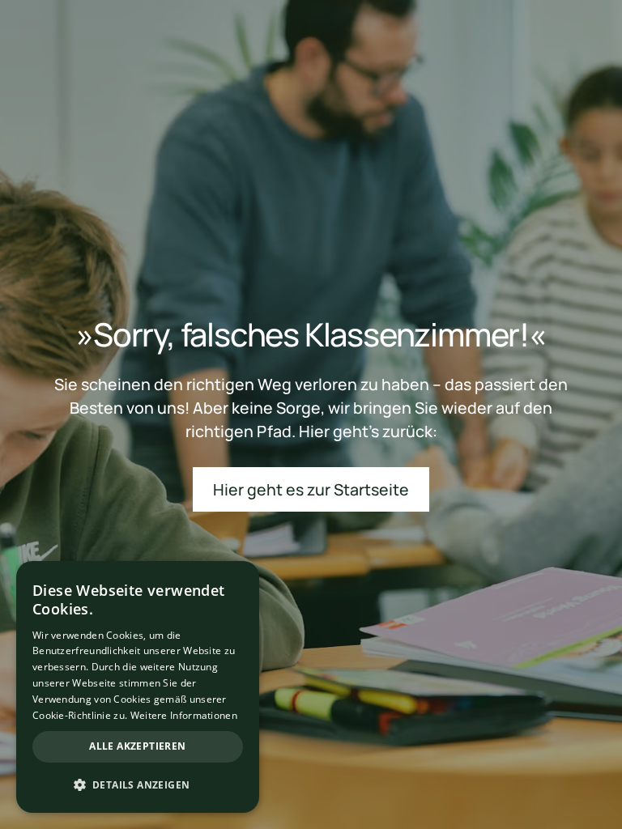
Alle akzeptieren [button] (137, 746)
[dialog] (137, 687)
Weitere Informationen (183, 715)
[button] (137, 785)
